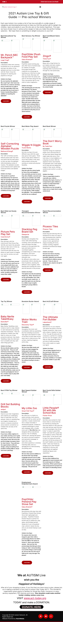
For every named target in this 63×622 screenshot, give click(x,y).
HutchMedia (20, 618)
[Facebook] (3, 2)
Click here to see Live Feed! (49, 1)
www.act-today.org (35, 598)
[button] (40, 6)
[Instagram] (6, 2)
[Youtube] (4, 2)
